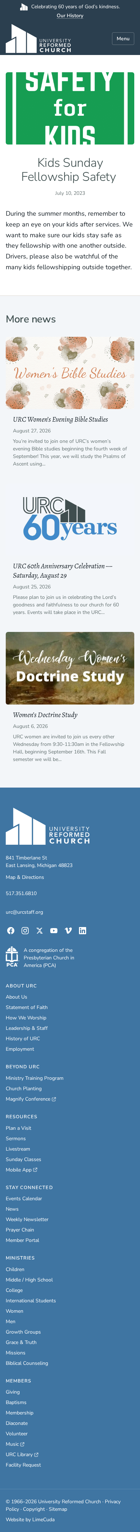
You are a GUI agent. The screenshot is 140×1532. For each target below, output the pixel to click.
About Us (16, 997)
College (14, 1290)
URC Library (22, 1454)
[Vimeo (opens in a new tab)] (68, 931)
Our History (70, 15)
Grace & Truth (21, 1342)
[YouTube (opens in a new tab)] (54, 931)
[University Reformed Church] (47, 826)
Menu (123, 38)
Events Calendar (24, 1198)
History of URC (23, 1038)
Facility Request (23, 1465)
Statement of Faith (27, 1007)
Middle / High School (29, 1279)
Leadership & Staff (27, 1028)
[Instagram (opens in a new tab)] (25, 931)
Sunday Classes (23, 1159)
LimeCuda (43, 1519)
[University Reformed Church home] (38, 38)
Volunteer (17, 1433)
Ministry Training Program (35, 1078)
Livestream (18, 1149)
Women (14, 1311)
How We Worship (26, 1017)
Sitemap (58, 1509)
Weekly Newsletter (27, 1219)
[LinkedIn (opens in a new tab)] (83, 931)
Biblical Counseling (27, 1363)
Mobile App (21, 1170)
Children (15, 1269)
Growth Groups (23, 1332)
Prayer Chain (20, 1229)
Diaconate (17, 1423)
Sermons (16, 1138)
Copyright (34, 1509)
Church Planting (24, 1088)
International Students (31, 1300)
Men (10, 1321)
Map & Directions (25, 877)
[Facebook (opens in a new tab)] (11, 931)
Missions (15, 1352)
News (12, 1209)
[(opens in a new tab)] (12, 956)
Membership (19, 1412)
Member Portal (22, 1240)
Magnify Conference (28, 1099)
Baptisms (16, 1402)
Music (15, 1444)
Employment (20, 1049)
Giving (13, 1392)
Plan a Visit (18, 1128)
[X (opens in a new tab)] (39, 931)
